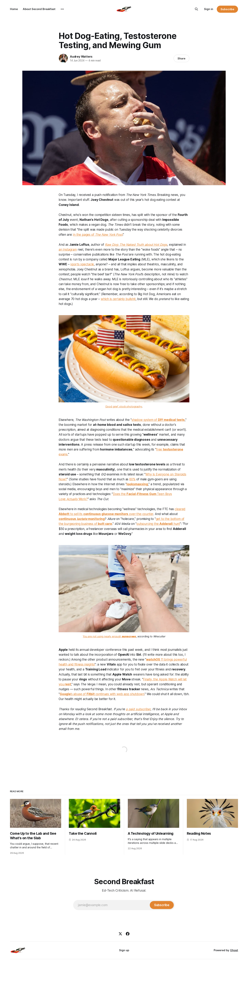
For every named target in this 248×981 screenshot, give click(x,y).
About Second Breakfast (39, 9)
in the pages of (97, 234)
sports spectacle (82, 264)
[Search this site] (196, 9)
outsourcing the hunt (158, 524)
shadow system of (158, 420)
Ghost (234, 950)
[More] (62, 9)
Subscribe (227, 9)
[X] (120, 934)
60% (132, 479)
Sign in (208, 9)
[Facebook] (127, 934)
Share (181, 58)
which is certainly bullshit (118, 299)
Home (14, 9)
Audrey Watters (81, 56)
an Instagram (68, 249)
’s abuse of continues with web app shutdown (102, 694)
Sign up (124, 950)
